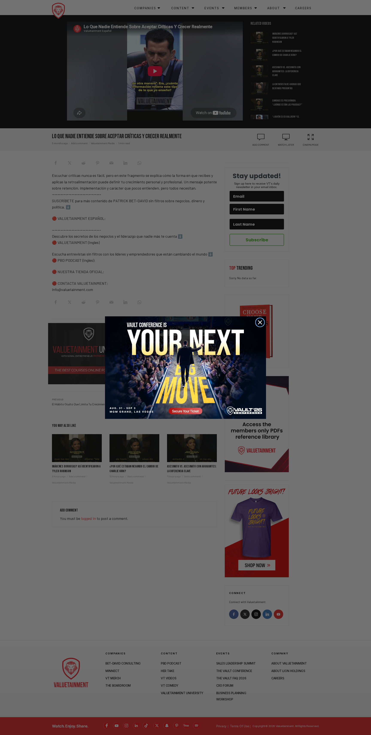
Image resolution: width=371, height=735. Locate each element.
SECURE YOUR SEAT (185, 367)
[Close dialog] (260, 322)
